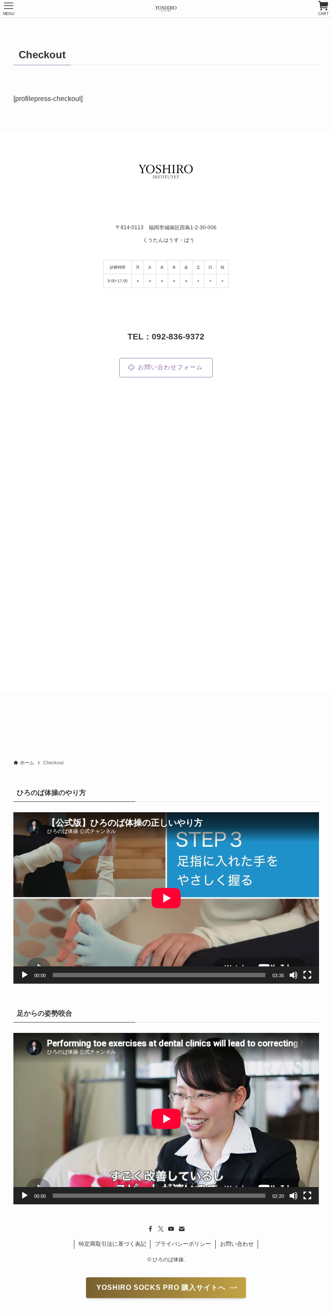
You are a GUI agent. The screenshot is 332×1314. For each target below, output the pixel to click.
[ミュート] (293, 975)
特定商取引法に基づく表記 (112, 1244)
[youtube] (171, 1229)
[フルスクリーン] (307, 975)
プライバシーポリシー (183, 1244)
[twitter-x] (161, 1229)
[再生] (24, 975)
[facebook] (150, 1229)
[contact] (181, 1229)
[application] (166, 898)
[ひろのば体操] (166, 8)
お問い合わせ (237, 1244)
